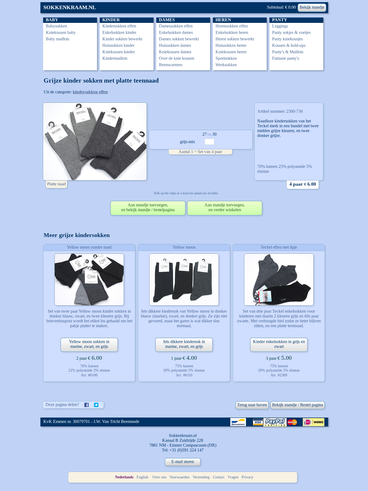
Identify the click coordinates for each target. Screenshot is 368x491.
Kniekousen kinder (118, 52)
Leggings (280, 26)
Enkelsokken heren (232, 32)
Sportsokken (226, 58)
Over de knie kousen (176, 58)
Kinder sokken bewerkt (122, 39)
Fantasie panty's (285, 58)
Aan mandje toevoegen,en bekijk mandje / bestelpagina (148, 207)
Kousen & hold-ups (288, 45)
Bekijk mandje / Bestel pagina (297, 404)
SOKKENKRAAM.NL (69, 7)
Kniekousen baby (61, 32)
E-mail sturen (182, 461)
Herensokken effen (232, 26)
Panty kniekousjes (287, 39)
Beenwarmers (170, 64)
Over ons (159, 477)
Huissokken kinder (118, 45)
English (142, 477)
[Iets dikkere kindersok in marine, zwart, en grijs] (184, 279)
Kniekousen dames (175, 52)
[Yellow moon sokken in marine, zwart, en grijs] (89, 279)
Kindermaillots (114, 58)
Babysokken (56, 26)
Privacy (247, 477)
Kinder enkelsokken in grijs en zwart (279, 344)
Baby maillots (57, 39)
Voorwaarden (179, 477)
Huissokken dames (175, 45)
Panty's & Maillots (287, 52)
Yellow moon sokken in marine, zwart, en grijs (89, 344)
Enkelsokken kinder (119, 32)
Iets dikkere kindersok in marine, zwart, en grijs (184, 344)
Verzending (201, 477)
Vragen (233, 477)
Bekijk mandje (312, 7)
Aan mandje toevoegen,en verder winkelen (224, 207)
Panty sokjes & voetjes (291, 32)
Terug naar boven (252, 404)
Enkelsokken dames (176, 32)
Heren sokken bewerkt (235, 39)
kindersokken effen (90, 92)
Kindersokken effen (119, 26)
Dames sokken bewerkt (179, 39)
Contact (218, 477)
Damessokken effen (176, 26)
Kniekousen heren (231, 52)
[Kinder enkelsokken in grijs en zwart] (279, 279)
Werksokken (226, 64)
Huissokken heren (231, 45)
